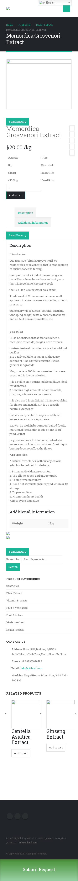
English (50, 2)
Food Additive (14, 615)
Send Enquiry (17, 121)
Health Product (15, 629)
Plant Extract (14, 593)
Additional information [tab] (33, 222)
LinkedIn (72, 140)
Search (13, 567)
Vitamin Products (16, 600)
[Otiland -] (12, 8)
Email (72, 153)
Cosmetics (12, 585)
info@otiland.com (31, 668)
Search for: (13, 559)
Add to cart (15, 195)
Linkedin (25, 816)
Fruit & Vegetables (17, 607)
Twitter (72, 134)
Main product (15, 622)
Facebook (72, 128)
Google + (72, 146)
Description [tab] (25, 213)
